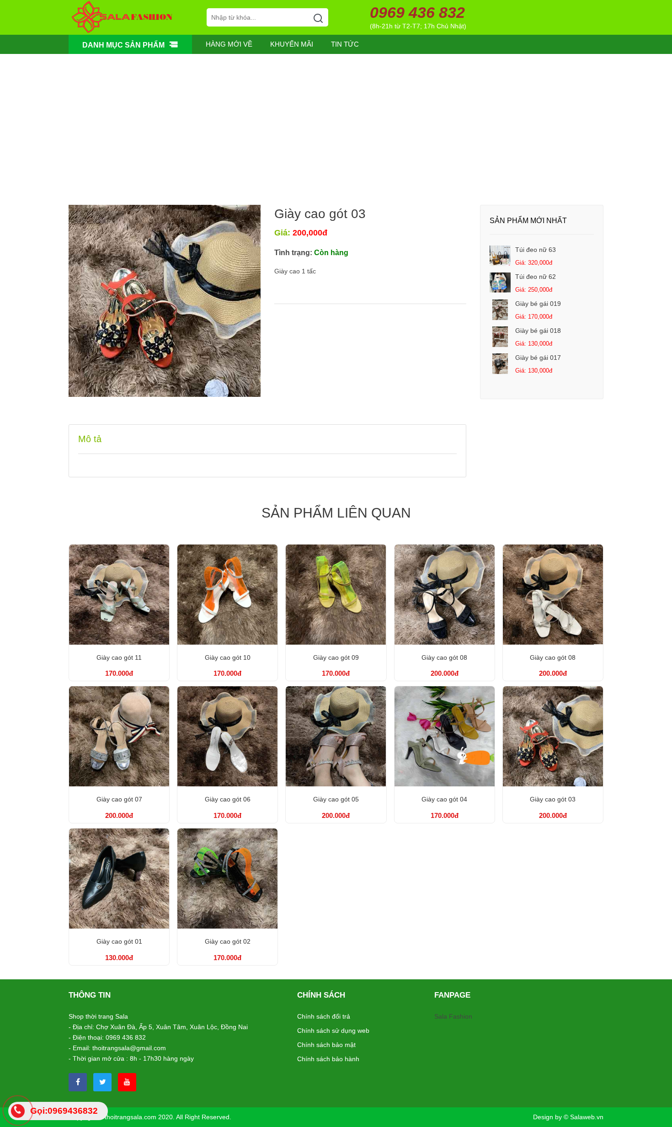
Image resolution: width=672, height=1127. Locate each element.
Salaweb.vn (586, 1117)
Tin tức (345, 44)
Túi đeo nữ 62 (535, 276)
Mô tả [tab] (89, 439)
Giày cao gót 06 (228, 799)
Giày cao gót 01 (119, 941)
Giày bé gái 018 (538, 330)
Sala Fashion (453, 1016)
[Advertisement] (336, 136)
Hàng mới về (229, 44)
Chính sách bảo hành (328, 1059)
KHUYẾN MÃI (291, 44)
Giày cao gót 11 (119, 657)
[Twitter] (102, 1082)
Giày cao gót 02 (228, 941)
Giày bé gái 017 (538, 357)
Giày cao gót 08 (444, 657)
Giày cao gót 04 (444, 799)
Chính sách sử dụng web (333, 1030)
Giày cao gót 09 (336, 657)
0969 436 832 (417, 12)
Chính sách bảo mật (326, 1044)
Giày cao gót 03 (553, 799)
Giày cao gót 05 (336, 799)
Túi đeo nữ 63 (535, 249)
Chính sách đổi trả (323, 1016)
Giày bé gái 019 (538, 303)
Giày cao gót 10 (228, 657)
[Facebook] (78, 1082)
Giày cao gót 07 (119, 799)
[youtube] (127, 1082)
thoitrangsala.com (130, 1117)
